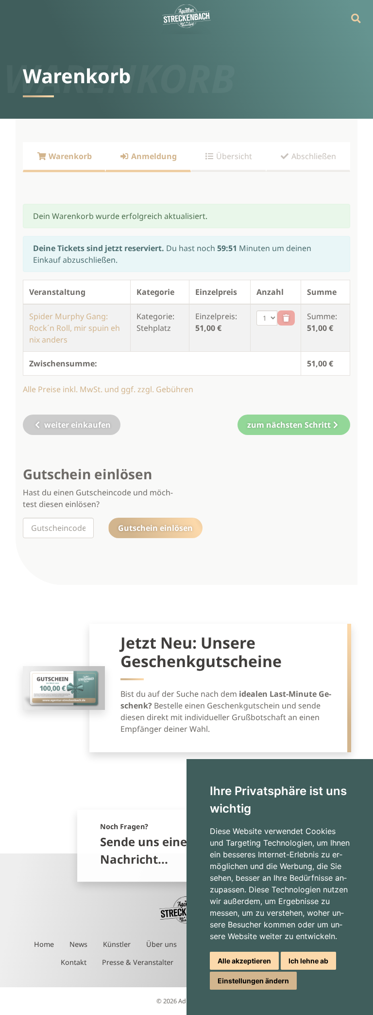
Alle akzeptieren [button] (244, 961)
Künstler (117, 944)
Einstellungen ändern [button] (253, 981)
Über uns (161, 944)
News (78, 944)
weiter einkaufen (76, 424)
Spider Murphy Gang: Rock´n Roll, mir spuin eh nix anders (74, 328)
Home (44, 944)
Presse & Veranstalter (137, 962)
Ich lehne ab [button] (308, 961)
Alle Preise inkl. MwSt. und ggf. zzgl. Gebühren (108, 389)
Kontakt (73, 962)
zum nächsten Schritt (289, 424)
